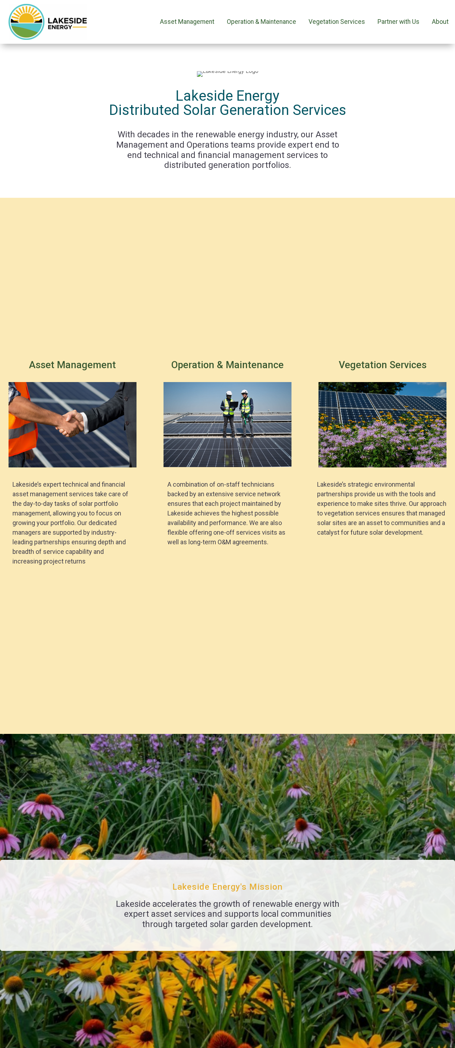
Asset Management (187, 21)
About (440, 21)
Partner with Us (398, 21)
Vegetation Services (337, 21)
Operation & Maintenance (261, 21)
